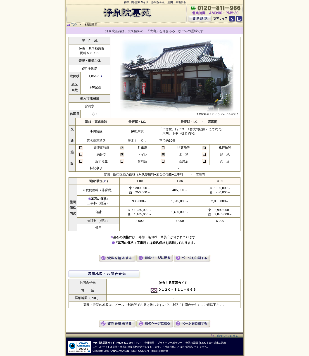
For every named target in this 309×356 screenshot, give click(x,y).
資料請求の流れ (217, 342)
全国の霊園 (191, 342)
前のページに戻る (227, 335)
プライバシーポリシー (169, 342)
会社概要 (149, 342)
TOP (74, 24)
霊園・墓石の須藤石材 (124, 346)
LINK (203, 342)
